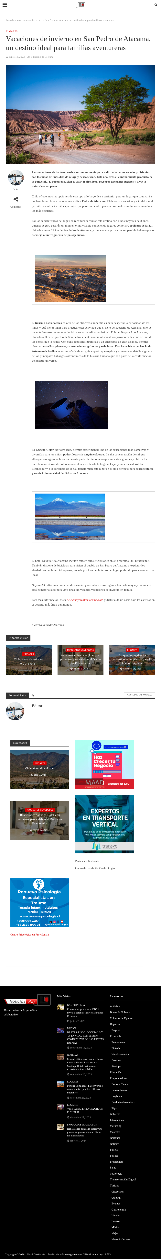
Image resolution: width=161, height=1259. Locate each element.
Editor (16, 189)
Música (72, 1028)
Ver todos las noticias (139, 695)
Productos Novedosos (80, 650)
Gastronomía (76, 1005)
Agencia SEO (83, 781)
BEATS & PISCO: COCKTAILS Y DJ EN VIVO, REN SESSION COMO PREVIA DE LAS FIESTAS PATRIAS (85, 1037)
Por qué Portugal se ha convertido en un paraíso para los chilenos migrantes (132, 659)
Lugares (11, 31)
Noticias (72, 1055)
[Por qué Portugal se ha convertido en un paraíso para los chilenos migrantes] (60, 1083)
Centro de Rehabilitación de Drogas (95, 868)
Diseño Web (40, 1254)
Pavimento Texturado (87, 861)
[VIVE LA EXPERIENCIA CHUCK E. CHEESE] (60, 1106)
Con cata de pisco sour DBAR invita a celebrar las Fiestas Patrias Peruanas (85, 1012)
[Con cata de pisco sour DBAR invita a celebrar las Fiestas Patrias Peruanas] (60, 1006)
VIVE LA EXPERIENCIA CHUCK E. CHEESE (85, 1110)
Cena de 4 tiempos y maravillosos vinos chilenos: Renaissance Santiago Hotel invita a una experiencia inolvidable (85, 1064)
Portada (10, 20)
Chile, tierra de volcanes (29, 659)
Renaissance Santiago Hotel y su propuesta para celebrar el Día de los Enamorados (80, 659)
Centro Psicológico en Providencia (29, 934)
